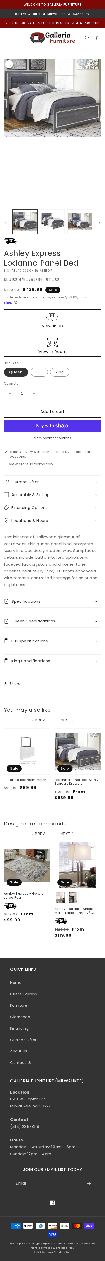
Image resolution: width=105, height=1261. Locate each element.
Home (15, 982)
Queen (16, 372)
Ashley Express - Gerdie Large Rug (23, 895)
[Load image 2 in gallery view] (52, 221)
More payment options (52, 438)
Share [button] (15, 683)
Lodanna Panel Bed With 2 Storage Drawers (77, 782)
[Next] (99, 223)
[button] (6, 37)
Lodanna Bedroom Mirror (25, 780)
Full (39, 372)
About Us (18, 1051)
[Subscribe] (89, 1183)
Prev (40, 720)
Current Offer (23, 1039)
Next (65, 720)
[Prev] (5, 223)
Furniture (18, 1005)
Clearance (20, 1016)
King (60, 372)
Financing (19, 1028)
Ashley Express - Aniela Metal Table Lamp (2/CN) (76, 911)
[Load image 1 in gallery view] (24, 221)
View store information (31, 464)
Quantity (11, 383)
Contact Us (21, 1062)
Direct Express (23, 994)
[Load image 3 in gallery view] (79, 221)
